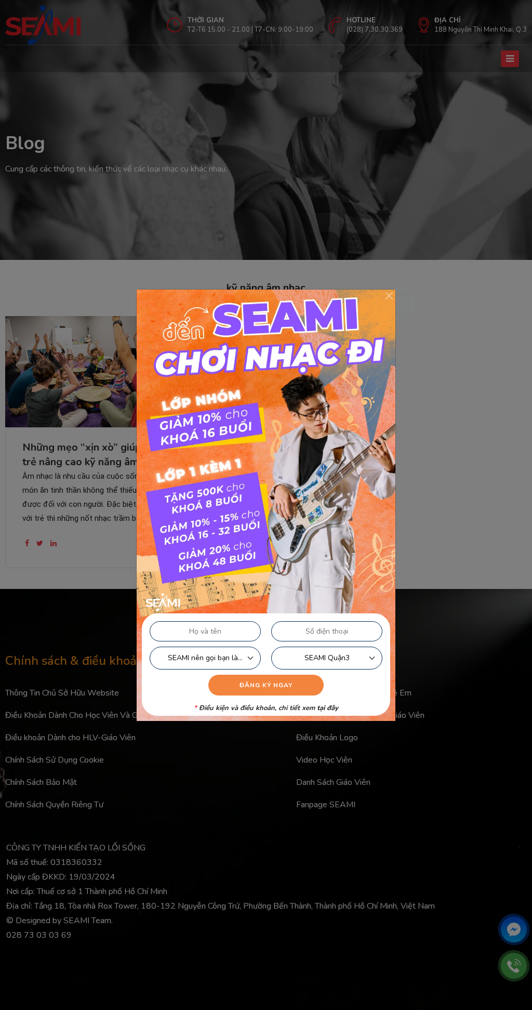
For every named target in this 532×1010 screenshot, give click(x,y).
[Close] (389, 296)
